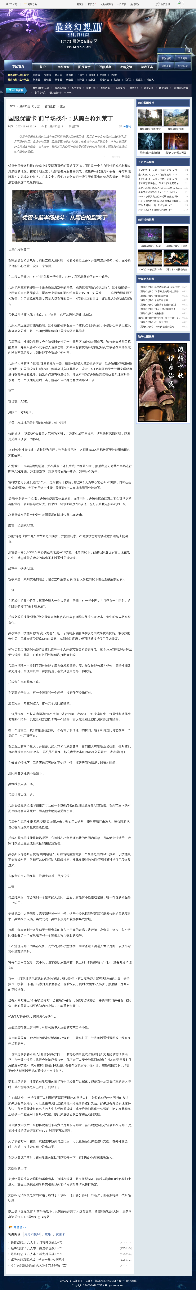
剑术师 (36, 75)
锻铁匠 (47, 79)
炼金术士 (104, 79)
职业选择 (163, 88)
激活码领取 (60, 88)
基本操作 (120, 88)
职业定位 (149, 88)
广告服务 (88, 1280)
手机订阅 (74, 126)
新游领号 (166, 58)
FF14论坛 (183, 65)
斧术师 (47, 75)
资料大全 (63, 67)
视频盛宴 (105, 67)
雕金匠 (69, 79)
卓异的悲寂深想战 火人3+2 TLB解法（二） (40, 1265)
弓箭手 (80, 75)
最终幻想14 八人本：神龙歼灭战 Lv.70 (36, 1254)
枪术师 (69, 75)
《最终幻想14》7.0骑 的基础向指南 (156, 326)
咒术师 (103, 75)
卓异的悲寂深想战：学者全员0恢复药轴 (38, 1259)
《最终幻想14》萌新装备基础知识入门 (157, 304)
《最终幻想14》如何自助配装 (153, 296)
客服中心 (121, 1280)
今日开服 (121, 4)
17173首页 (11, 4)
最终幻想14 (32, 1234)
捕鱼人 (150, 79)
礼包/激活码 (106, 4)
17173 (11, 106)
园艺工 (139, 79)
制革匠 (80, 79)
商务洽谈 (99, 1280)
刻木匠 (36, 79)
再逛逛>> (19, 1227)
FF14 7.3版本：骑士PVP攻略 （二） (156, 205)
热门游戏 (165, 4)
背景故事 (105, 88)
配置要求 (76, 88)
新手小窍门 (40, 92)
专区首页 (18, 66)
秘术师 (114, 75)
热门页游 (135, 4)
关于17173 (65, 1280)
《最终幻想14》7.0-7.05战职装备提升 (157, 309)
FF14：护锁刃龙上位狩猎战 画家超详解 (158, 196)
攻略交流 (126, 67)
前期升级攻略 (181, 88)
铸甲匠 (58, 79)
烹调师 (117, 79)
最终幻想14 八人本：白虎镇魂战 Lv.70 (36, 1248)
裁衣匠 (91, 79)
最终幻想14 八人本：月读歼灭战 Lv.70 (36, 1242)
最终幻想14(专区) (30, 106)
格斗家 (58, 75)
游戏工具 (147, 67)
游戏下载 (166, 65)
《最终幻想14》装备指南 (151, 313)
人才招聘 (77, 1280)
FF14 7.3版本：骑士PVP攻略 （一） (156, 209)
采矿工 (128, 79)
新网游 (80, 4)
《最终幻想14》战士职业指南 (153, 322)
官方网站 (182, 58)
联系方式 (110, 1280)
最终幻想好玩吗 (41, 88)
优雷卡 (60, 1234)
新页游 (91, 4)
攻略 (48, 1234)
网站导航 (32, 4)
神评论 (127, 126)
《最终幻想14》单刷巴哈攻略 (153, 300)
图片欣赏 (84, 67)
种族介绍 (134, 88)
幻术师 (91, 75)
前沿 (43, 67)
